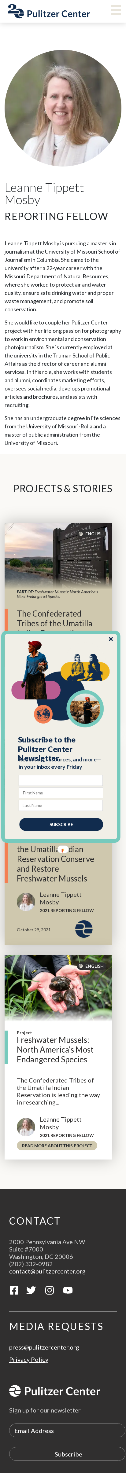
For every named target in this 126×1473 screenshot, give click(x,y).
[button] (61, 749)
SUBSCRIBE (61, 824)
